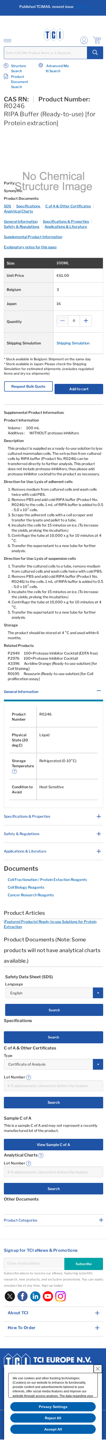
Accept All (53, 1429)
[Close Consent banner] (98, 1369)
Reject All (53, 1418)
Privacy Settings (53, 1407)
